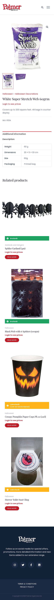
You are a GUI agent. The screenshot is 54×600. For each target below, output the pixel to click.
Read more (12, 257)
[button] (42, 7)
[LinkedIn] (39, 565)
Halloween (8, 93)
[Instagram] (15, 565)
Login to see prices (12, 104)
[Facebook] (31, 565)
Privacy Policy (27, 587)
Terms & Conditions (27, 584)
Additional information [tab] (14, 134)
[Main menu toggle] (48, 7)
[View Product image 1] (8, 81)
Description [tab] (8, 139)
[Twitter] (23, 565)
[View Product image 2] (20, 77)
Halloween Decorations (26, 93)
